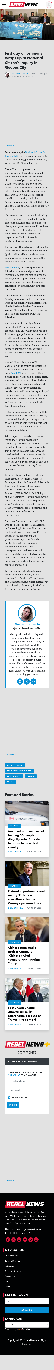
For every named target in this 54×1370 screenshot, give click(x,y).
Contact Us (10, 1276)
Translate (26, 1329)
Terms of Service (12, 1260)
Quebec (10, 782)
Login (7, 1286)
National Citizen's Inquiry (19, 771)
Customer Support (13, 1271)
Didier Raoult (12, 267)
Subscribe (9, 1265)
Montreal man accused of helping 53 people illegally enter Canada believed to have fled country (26, 839)
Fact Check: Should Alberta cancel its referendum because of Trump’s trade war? (24, 1014)
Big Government (14, 765)
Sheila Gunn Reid (15, 851)
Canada (30, 776)
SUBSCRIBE (14, 1075)
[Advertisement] (27, 116)
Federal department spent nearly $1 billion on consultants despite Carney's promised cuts (26, 897)
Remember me (19, 1097)
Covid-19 (16, 373)
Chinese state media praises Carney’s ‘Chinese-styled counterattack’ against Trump (24, 955)
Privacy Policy (11, 1255)
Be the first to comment (22, 76)
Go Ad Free (14, 145)
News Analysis (13, 776)
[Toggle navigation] (4, 5)
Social (7, 1281)
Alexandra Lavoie (20, 73)
